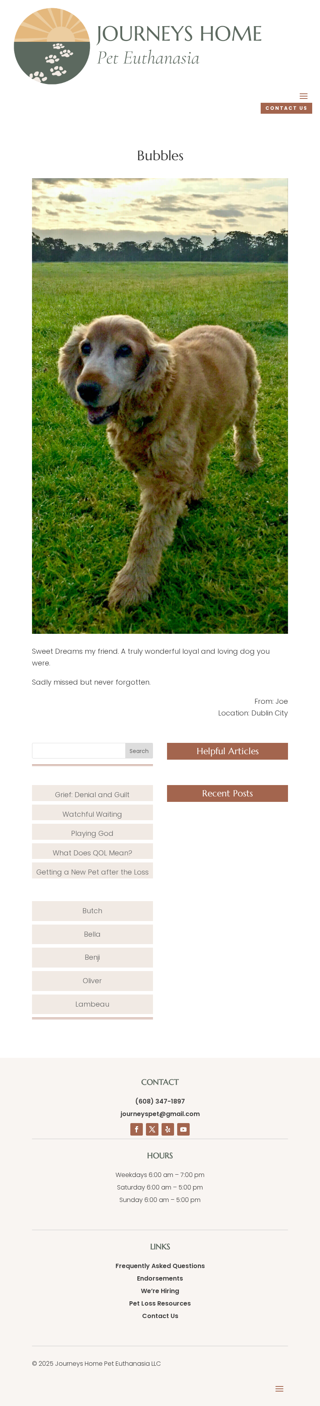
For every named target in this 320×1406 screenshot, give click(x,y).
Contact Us (160, 1315)
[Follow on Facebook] (136, 1129)
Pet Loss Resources (160, 1303)
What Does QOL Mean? (92, 853)
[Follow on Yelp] (168, 1129)
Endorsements (160, 1278)
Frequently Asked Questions (160, 1265)
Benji (92, 957)
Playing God (92, 833)
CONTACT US (286, 108)
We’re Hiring (160, 1290)
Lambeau (92, 1004)
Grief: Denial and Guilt (92, 795)
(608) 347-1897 (160, 1101)
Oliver (92, 981)
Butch (92, 911)
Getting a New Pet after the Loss (92, 872)
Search (139, 751)
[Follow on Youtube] (183, 1129)
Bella (92, 934)
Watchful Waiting (92, 814)
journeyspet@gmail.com (160, 1113)
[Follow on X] (152, 1129)
